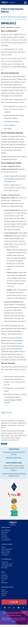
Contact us (22, 612)
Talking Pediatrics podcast (6, 565)
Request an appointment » (14, 458)
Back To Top (7, 413)
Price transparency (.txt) (6, 539)
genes (11, 90)
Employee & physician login (6, 564)
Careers (2, 580)
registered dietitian (9, 400)
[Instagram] (14, 607)
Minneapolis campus (5, 552)
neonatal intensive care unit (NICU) (14, 179)
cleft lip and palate (9, 125)
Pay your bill (3, 534)
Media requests (4, 582)
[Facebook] (4, 607)
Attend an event (4, 591)
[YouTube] (18, 607)
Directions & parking (5, 551)
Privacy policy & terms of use (12, 612)
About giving (3, 593)
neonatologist (17, 341)
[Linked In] (9, 607)
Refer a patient (4, 567)
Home (4, 612)
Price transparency (5, 537)
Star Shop (3, 595)
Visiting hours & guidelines (6, 549)
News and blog (4, 578)
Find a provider (4, 536)
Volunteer (3, 590)
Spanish (17, 27)
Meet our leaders (4, 577)
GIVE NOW (13, 602)
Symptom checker (4, 532)
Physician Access (4, 562)
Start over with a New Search (14, 17)
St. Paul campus (4, 554)
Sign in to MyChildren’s (6, 530)
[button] (25, 2)
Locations (3, 547)
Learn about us (4, 575)
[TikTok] (23, 607)
